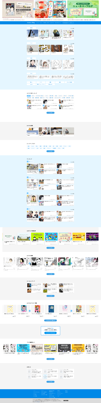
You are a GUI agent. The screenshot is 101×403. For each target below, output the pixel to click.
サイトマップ (59, 394)
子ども (59, 148)
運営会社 (66, 390)
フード (41, 82)
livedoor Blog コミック (52, 393)
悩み (37, 146)
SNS (70, 146)
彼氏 (63, 148)
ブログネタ (50, 394)
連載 (50, 82)
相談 (50, 146)
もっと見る (72, 28)
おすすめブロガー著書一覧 (50, 320)
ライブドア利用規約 (37, 401)
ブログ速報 (34, 394)
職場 (28, 148)
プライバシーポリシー (60, 393)
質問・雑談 (45, 146)
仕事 (61, 146)
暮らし (31, 82)
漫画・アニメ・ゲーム (41, 84)
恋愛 (57, 146)
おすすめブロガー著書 (44, 394)
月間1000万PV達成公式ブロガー (51, 391)
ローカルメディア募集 (52, 397)
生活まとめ (50, 84)
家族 (44, 148)
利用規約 (58, 390)
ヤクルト (65, 146)
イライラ (33, 148)
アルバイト (49, 148)
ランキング (34, 393)
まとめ (31, 84)
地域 (60, 82)
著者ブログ (13, 316)
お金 (37, 148)
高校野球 (54, 148)
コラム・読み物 (69, 82)
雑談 (28, 146)
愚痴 (40, 146)
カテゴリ (42, 390)
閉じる (66, 400)
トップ (34, 390)
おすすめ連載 (43, 393)
